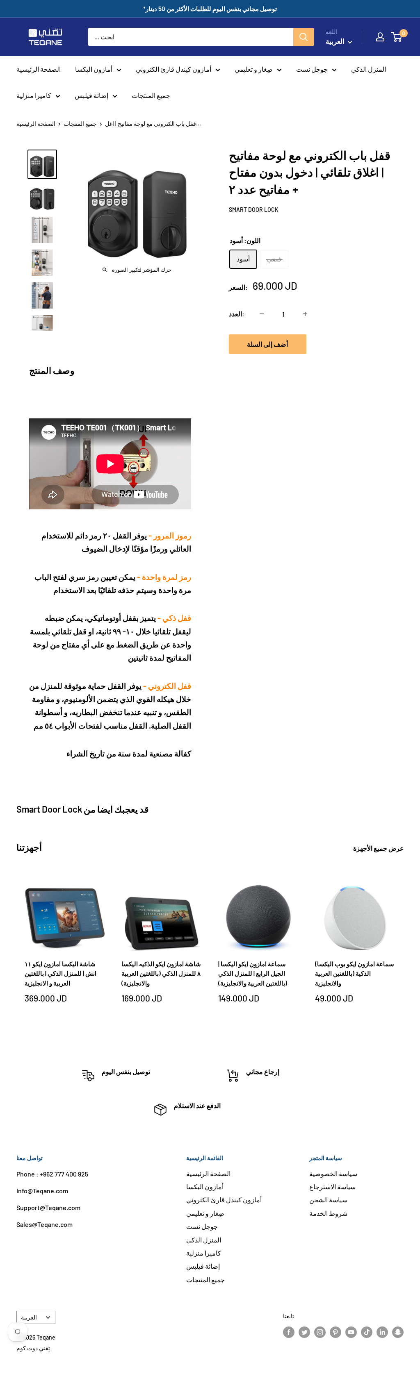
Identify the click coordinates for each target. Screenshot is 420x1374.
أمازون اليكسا (93, 69)
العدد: (236, 314)
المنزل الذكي (368, 69)
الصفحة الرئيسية (38, 69)
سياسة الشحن (328, 1200)
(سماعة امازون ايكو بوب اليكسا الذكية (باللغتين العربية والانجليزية (354, 973)
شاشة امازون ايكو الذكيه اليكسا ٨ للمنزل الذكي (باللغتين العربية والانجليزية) (161, 973)
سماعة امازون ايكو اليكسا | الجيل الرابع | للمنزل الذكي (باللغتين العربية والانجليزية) (252, 973)
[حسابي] (380, 36)
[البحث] (303, 37)
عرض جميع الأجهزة (379, 848)
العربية (29, 1317)
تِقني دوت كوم (33, 1347)
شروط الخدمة (328, 1213)
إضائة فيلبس (91, 95)
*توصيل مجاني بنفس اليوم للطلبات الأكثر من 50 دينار (210, 8)
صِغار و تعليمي (254, 69)
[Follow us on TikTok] (366, 1332)
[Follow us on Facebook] (288, 1332)
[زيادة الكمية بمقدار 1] (305, 313)
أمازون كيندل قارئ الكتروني (173, 69)
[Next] (404, 952)
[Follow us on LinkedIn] (382, 1332)
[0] (397, 37)
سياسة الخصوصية (333, 1173)
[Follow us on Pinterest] (335, 1332)
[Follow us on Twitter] (304, 1332)
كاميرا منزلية (33, 95)
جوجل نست (312, 69)
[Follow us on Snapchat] (398, 1332)
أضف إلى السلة (267, 344)
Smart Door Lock (253, 209)
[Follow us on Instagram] (320, 1332)
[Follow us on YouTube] (351, 1332)
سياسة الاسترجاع (332, 1186)
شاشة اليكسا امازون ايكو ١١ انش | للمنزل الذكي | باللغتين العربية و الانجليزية (60, 973)
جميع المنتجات (151, 95)
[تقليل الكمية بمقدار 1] (261, 313)
